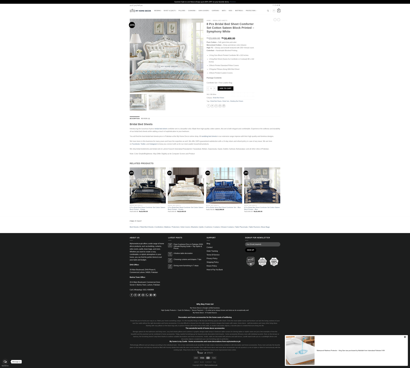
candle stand (247, 336)
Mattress (239, 10)
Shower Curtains (227, 227)
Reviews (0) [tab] (145, 118)
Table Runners (254, 227)
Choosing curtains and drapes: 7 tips (187, 259)
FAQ (214, 362)
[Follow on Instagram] (275, 5)
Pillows (182, 10)
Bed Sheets (134, 227)
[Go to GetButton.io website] (5, 366)
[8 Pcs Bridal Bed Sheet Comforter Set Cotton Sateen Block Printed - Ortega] (148, 185)
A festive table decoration (183, 253)
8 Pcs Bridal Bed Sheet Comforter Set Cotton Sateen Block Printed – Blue (262, 208)
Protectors (251, 10)
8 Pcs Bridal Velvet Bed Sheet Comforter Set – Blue (223, 207)
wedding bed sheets (209, 136)
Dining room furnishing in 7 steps (186, 265)
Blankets (194, 227)
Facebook (136, 144)
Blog (208, 243)
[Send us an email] (143, 295)
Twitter (143, 144)
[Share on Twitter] (212, 106)
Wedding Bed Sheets (236, 101)
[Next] (199, 55)
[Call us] (147, 295)
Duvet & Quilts (170, 10)
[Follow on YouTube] (154, 295)
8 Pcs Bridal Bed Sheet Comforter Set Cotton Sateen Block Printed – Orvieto (185, 208)
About (196, 362)
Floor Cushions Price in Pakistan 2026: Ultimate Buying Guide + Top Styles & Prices (188, 246)
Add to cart (225, 88)
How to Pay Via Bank (215, 270)
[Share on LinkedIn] (224, 106)
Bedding (157, 10)
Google (205, 308)
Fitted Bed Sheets (146, 227)
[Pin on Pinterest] (220, 106)
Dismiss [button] (233, 2)
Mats (224, 10)
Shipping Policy (213, 262)
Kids (230, 10)
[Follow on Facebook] (273, 5)
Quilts (201, 227)
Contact (209, 247)
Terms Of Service (213, 255)
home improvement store (223, 350)
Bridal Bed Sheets (220, 20)
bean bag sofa (172, 325)
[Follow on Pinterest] (279, 5)
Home (209, 20)
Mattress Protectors (171, 227)
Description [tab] (135, 118)
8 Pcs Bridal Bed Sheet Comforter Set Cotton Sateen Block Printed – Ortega (147, 208)
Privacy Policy (212, 258)
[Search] (268, 11)
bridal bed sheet (161, 129)
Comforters (159, 227)
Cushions (191, 10)
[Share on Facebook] (208, 106)
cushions (189, 331)
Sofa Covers (203, 10)
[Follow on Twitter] (277, 5)
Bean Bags (265, 227)
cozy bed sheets (172, 331)
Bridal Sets (226, 101)
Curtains (215, 10)
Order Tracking (212, 251)
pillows (160, 325)
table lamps (209, 331)
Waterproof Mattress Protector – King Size (331, 350)
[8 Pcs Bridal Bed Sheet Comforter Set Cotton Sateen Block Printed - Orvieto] (186, 185)
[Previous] (134, 55)
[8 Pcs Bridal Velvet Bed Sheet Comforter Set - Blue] (224, 185)
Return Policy (212, 266)
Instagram (153, 144)
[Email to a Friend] (216, 106)
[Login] (274, 11)
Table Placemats (241, 227)
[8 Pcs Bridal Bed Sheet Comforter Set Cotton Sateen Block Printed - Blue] (262, 185)
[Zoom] (132, 90)
